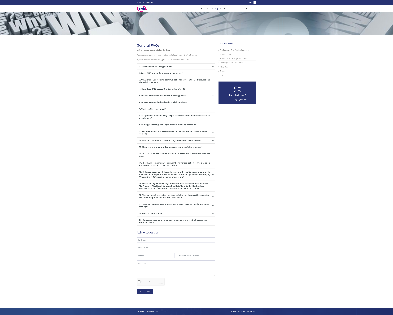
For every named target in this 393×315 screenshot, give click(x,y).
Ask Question (145, 291)
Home (203, 9)
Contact (252, 9)
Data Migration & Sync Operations (233, 63)
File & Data (224, 67)
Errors (222, 71)
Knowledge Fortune (248, 311)
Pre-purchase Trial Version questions (234, 50)
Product (210, 9)
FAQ (216, 9)
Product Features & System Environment (236, 58)
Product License (226, 54)
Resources (233, 9)
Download (223, 9)
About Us (244, 9)
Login (250, 2)
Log (221, 75)
